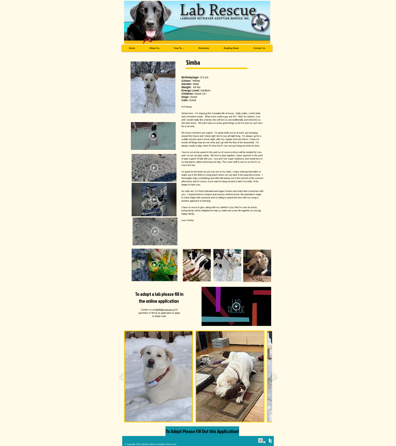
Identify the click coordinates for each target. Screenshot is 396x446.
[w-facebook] (265, 443)
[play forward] (274, 376)
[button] (178, 48)
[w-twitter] (270, 440)
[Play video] (153, 136)
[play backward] (121, 376)
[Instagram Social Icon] (260, 440)
